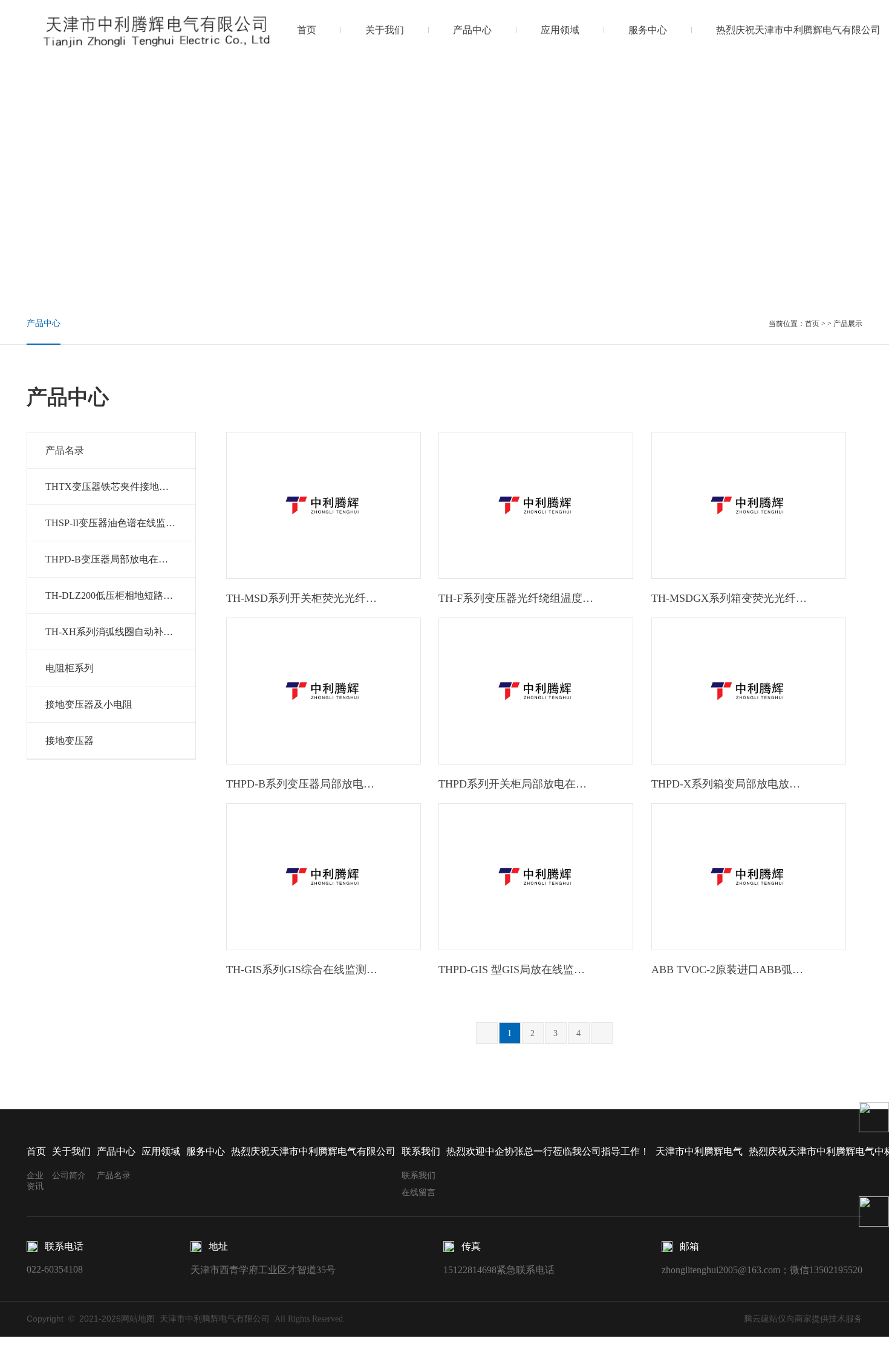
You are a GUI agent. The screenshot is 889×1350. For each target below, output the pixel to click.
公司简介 (69, 1175)
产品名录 (64, 450)
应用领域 (560, 30)
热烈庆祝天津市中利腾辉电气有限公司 (798, 30)
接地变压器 (69, 740)
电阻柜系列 (69, 668)
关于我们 (384, 30)
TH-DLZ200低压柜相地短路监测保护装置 (120, 595)
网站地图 (138, 1318)
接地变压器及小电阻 (88, 704)
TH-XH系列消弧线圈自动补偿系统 (118, 632)
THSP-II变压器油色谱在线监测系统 (120, 523)
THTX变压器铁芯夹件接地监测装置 (120, 486)
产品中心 (472, 30)
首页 (306, 30)
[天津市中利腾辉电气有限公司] (157, 29)
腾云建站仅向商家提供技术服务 (803, 1318)
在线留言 (418, 1192)
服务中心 (647, 30)
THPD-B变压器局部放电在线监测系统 (120, 559)
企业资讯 (35, 1181)
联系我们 (418, 1175)
